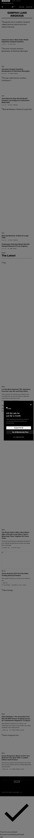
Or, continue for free (18, 437)
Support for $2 (18, 428)
